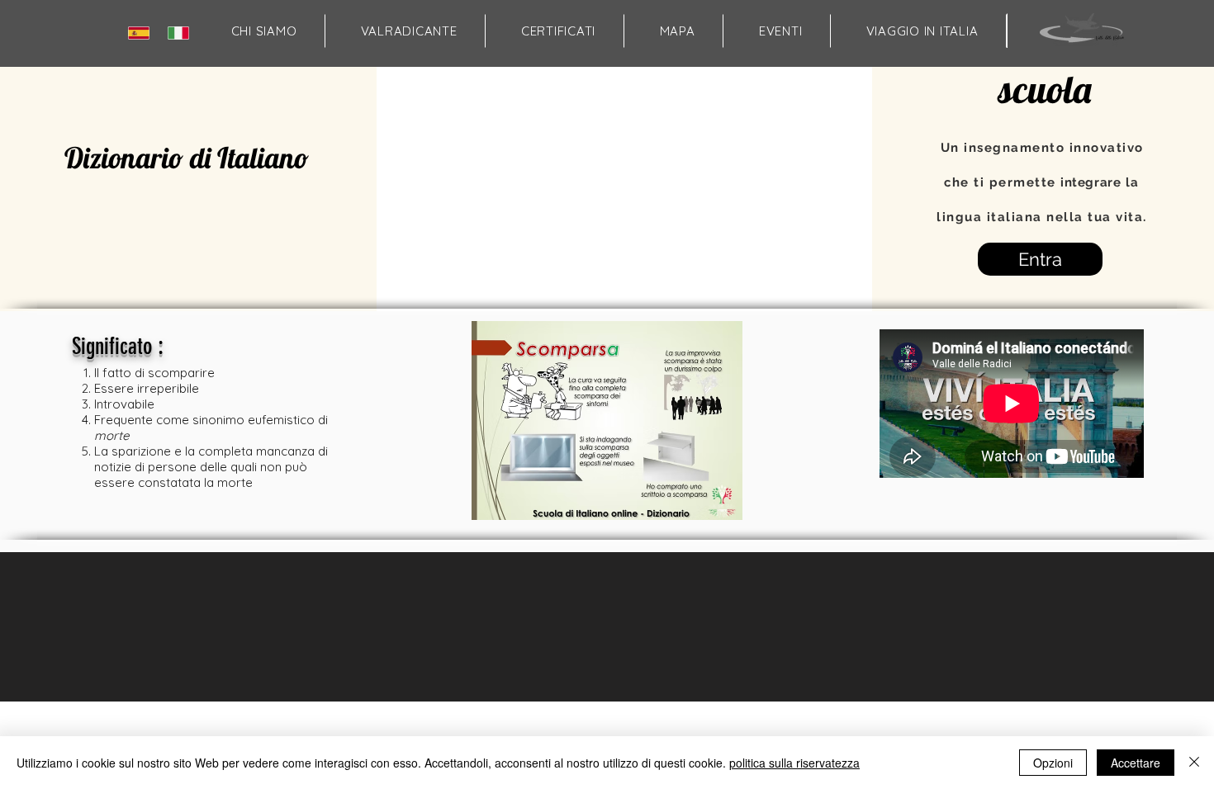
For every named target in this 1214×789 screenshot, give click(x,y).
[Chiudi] (1194, 762)
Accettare (1135, 762)
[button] (677, 31)
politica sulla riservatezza (794, 762)
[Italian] (182, 32)
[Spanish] (142, 32)
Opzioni (1053, 762)
